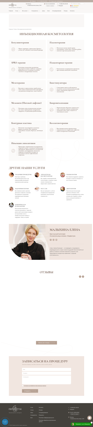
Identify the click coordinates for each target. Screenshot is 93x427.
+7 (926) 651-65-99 (43, 1)
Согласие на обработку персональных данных (35, 385)
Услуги (15, 29)
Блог (48, 10)
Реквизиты (41, 415)
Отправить (27, 391)
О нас (16, 10)
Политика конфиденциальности (46, 417)
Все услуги (24, 10)
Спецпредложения (56, 10)
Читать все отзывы (43, 342)
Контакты (72, 10)
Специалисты (35, 10)
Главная (11, 10)
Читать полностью (15, 334)
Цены (43, 10)
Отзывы (66, 10)
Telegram (34, 1)
